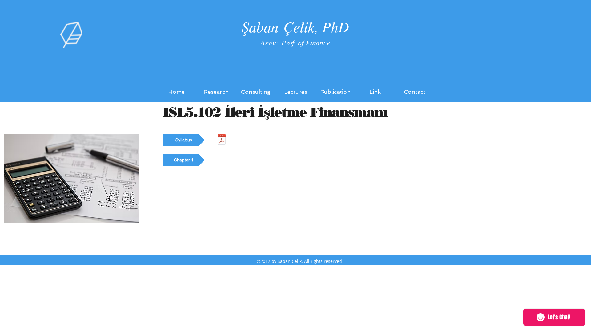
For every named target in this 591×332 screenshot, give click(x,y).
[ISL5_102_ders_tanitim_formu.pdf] (221, 140)
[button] (184, 140)
